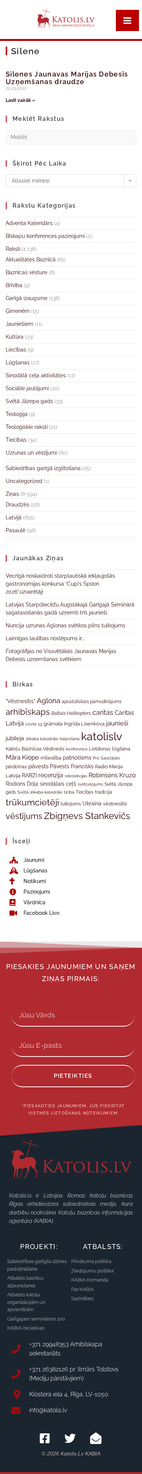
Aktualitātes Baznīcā (31, 259)
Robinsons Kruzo (112, 775)
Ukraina (92, 803)
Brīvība (14, 285)
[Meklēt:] (71, 137)
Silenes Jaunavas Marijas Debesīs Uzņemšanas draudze (67, 78)
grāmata (53, 724)
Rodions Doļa (22, 784)
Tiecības (16, 440)
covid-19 (33, 724)
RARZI (29, 775)
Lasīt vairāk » (20, 100)
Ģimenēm (18, 311)
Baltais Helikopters (71, 713)
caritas (102, 712)
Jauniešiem (19, 324)
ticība (69, 792)
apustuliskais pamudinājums (92, 701)
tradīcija (103, 792)
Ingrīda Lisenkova (84, 724)
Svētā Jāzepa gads (29, 401)
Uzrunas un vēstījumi (31, 453)
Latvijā (14, 517)
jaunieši (117, 723)
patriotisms (77, 757)
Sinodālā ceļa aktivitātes (36, 375)
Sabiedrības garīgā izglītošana (43, 468)
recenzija (50, 775)
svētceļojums (90, 784)
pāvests (38, 766)
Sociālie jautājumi (27, 388)
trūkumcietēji (32, 802)
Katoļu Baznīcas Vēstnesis (35, 749)
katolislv (101, 736)
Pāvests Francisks (72, 766)
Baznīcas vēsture (26, 272)
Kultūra (14, 337)
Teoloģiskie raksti (27, 427)
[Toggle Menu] (127, 20)
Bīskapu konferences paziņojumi (45, 236)
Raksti (13, 249)
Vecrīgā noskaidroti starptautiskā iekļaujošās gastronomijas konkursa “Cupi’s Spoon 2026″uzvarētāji (60, 584)
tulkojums (71, 804)
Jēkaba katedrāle (41, 738)
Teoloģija (17, 414)
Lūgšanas (18, 363)
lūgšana (121, 749)
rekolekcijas (76, 776)
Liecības (16, 350)
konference (76, 749)
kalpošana (70, 738)
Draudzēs (17, 505)
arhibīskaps (28, 712)
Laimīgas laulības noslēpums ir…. (45, 638)
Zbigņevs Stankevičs (87, 815)
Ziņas (12, 494)
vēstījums (24, 816)
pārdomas (16, 766)
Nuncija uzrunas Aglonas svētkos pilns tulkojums (65, 625)
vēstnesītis (115, 804)
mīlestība (51, 758)
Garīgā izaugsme (26, 298)
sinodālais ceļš (58, 784)
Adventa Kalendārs (29, 223)
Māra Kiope (22, 757)
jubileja (15, 738)
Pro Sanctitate (106, 758)
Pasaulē (15, 530)
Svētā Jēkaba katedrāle (39, 792)
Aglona (48, 700)
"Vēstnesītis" (20, 701)
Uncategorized (24, 481)
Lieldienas (100, 749)
